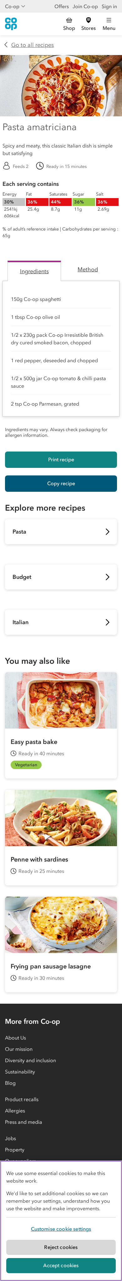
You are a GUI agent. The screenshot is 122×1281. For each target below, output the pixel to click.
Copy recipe (61, 483)
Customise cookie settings (61, 1229)
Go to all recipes (32, 45)
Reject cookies (61, 1247)
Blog (10, 1083)
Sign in (109, 6)
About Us (15, 1037)
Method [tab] (88, 269)
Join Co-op (85, 6)
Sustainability (20, 1071)
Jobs (10, 1138)
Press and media (23, 1122)
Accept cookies (61, 1265)
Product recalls (21, 1099)
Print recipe (61, 459)
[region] (61, 1221)
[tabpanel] (61, 361)
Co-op (12, 6)
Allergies (15, 1110)
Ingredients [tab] (34, 271)
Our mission (19, 1049)
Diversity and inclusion (30, 1060)
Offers (61, 6)
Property (14, 1149)
